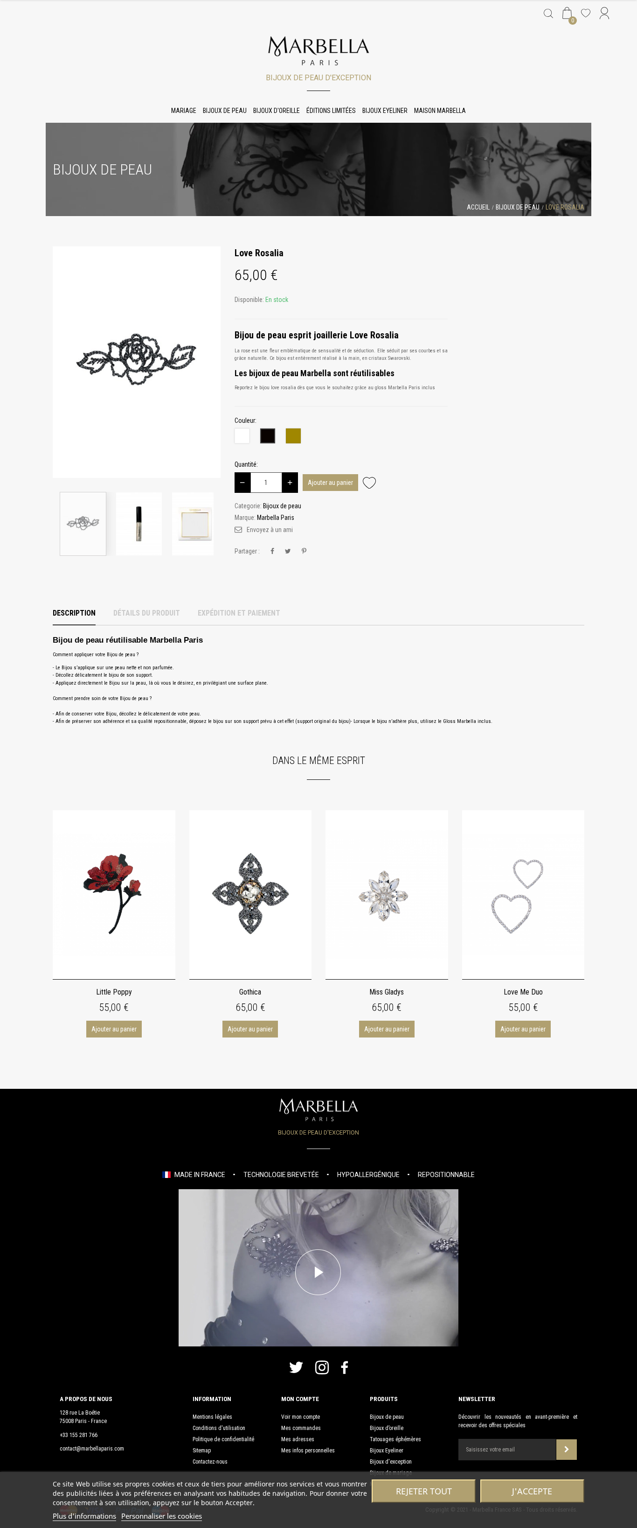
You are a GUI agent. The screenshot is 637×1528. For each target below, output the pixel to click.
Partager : (247, 551)
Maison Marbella (440, 110)
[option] (137, 362)
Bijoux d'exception (391, 1461)
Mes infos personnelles (308, 1450)
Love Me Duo (523, 992)
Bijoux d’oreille (386, 1428)
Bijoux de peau (225, 110)
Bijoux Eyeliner (385, 110)
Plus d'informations (84, 1516)
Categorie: (248, 506)
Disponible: (249, 299)
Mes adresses (297, 1439)
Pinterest (304, 551)
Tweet (288, 551)
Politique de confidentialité (223, 1439)
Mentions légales (212, 1417)
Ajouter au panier (330, 482)
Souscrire (566, 1449)
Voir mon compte (300, 1417)
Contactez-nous (210, 1461)
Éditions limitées (331, 110)
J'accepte (532, 1491)
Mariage (183, 110)
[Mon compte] (604, 14)
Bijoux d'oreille (276, 110)
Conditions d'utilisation (219, 1428)
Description (74, 613)
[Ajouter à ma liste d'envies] (369, 482)
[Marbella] (319, 51)
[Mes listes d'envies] (585, 14)
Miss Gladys (386, 992)
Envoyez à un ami (270, 529)
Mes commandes (301, 1428)
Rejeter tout (424, 1491)
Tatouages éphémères (395, 1439)
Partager (272, 551)
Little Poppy (114, 992)
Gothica (250, 992)
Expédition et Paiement (239, 613)
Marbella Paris (275, 517)
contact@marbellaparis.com (92, 1448)
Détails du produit (146, 613)
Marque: (245, 517)
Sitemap (202, 1450)
